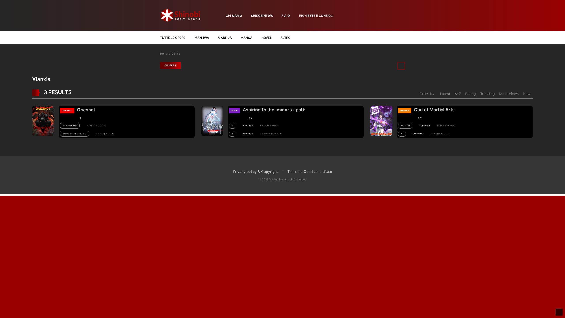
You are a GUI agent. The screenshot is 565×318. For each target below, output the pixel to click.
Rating (470, 93)
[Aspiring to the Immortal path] (212, 120)
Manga (246, 38)
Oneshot (86, 109)
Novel (266, 38)
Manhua (225, 38)
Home (164, 53)
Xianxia (175, 53)
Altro (286, 38)
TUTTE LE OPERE (173, 38)
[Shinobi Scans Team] (180, 15)
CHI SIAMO (234, 15)
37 (402, 133)
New (527, 93)
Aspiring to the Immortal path (274, 109)
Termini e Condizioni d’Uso (309, 171)
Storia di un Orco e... (74, 133)
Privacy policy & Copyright (255, 171)
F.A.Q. (286, 15)
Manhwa (201, 38)
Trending (487, 93)
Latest (445, 93)
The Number (69, 125)
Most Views (509, 93)
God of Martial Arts (434, 109)
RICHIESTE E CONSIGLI (316, 15)
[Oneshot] (43, 120)
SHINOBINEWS (262, 15)
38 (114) (405, 125)
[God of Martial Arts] (381, 120)
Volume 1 (247, 125)
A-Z (458, 93)
